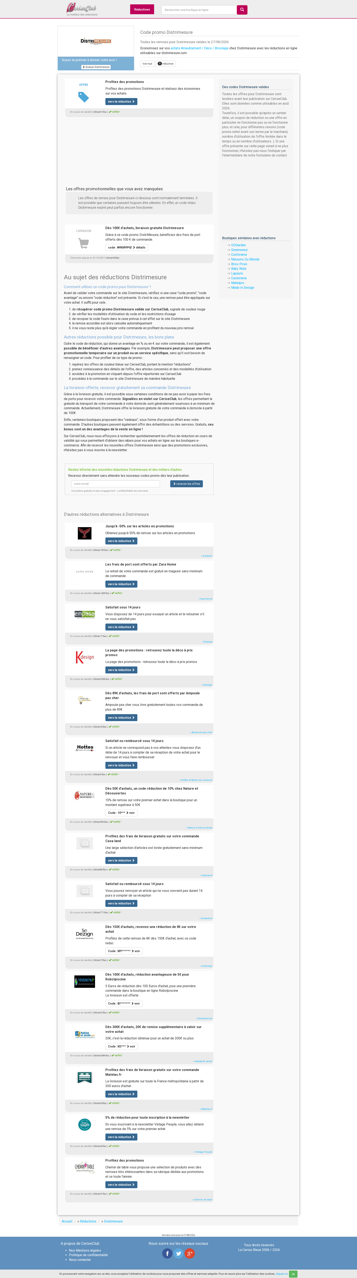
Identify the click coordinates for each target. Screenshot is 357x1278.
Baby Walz (238, 269)
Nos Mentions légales (85, 1250)
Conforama (239, 255)
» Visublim (206, 556)
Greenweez (239, 250)
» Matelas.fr (206, 1109)
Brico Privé (239, 264)
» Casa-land (206, 875)
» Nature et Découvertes (199, 827)
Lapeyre (237, 273)
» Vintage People (203, 1152)
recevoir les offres (188, 483)
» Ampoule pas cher (201, 732)
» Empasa (207, 641)
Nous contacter (80, 1260)
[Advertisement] (139, 149)
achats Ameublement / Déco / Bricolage (199, 48)
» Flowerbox (206, 918)
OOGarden (238, 245)
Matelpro (237, 283)
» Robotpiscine (204, 1018)
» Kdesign (207, 685)
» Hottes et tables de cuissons (196, 780)
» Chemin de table (202, 1199)
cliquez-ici (282, 1273)
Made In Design (242, 288)
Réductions (142, 9)
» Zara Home (205, 599)
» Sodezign (206, 966)
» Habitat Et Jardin (202, 1061)
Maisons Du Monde (245, 259)
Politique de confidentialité (88, 1255)
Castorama (239, 278)
